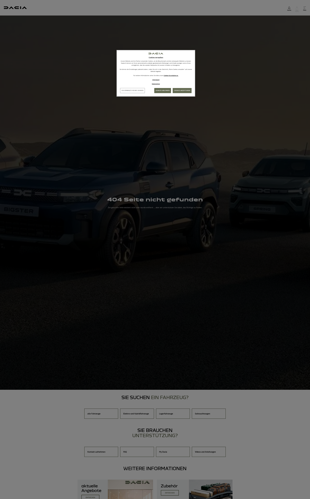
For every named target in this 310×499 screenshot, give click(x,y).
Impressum (155, 80)
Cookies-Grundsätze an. (171, 75)
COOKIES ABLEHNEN (163, 90)
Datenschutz (156, 84)
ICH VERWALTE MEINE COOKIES (132, 90)
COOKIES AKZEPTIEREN (182, 90)
